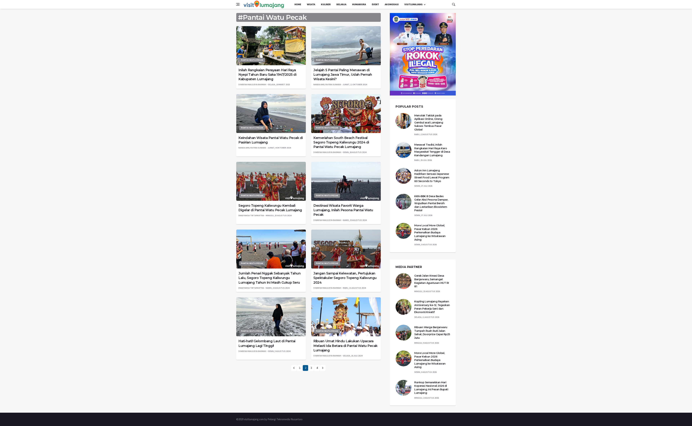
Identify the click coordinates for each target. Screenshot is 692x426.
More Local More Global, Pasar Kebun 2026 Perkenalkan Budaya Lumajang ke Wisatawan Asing (430, 232)
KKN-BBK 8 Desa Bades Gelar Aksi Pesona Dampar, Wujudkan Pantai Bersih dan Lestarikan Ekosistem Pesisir (431, 203)
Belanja (341, 4)
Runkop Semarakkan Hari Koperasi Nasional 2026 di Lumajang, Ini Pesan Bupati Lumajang (431, 388)
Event (375, 4)
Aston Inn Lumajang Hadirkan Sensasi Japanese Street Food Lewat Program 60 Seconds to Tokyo (431, 176)
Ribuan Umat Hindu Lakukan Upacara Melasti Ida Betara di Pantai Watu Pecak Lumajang (345, 345)
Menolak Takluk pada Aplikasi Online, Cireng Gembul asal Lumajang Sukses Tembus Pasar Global (428, 122)
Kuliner (326, 4)
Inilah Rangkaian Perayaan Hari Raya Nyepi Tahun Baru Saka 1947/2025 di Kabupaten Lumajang (267, 74)
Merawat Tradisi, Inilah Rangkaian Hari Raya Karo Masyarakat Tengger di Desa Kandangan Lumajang (432, 150)
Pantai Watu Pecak (252, 60)
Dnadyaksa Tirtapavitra (251, 215)
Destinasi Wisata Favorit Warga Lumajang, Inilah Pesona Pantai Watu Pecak (343, 210)
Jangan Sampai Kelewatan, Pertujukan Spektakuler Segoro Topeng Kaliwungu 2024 (345, 277)
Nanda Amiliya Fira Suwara (327, 84)
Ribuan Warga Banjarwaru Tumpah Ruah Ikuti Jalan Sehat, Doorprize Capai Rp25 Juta (432, 333)
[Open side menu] (237, 4)
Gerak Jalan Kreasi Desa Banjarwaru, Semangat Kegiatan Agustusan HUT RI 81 (431, 281)
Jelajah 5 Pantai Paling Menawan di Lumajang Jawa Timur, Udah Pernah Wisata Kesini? (342, 74)
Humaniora (359, 4)
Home (297, 4)
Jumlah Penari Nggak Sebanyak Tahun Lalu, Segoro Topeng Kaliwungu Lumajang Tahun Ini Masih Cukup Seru (269, 277)
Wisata (311, 4)
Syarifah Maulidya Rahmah (252, 84)
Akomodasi (392, 4)
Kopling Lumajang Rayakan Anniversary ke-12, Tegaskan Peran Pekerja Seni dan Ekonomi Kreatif (432, 307)
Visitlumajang (413, 4)
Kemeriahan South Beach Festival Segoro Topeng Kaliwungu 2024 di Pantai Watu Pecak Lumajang (341, 142)
